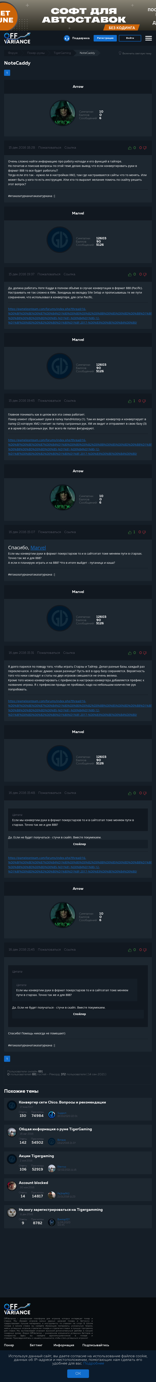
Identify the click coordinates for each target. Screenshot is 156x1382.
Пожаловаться (49, 147)
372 (63, 1074)
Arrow (78, 87)
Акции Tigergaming (36, 1156)
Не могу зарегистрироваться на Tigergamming (61, 1210)
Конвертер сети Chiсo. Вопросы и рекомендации (62, 1102)
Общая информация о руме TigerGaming (55, 1129)
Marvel (78, 213)
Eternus (61, 1167)
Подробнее (93, 1363)
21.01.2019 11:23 (66, 1197)
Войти (130, 38)
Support (61, 1113)
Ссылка (70, 147)
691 (40, 1071)
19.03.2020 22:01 (67, 1116)
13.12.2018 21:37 (66, 1143)
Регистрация (105, 38)
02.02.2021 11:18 (67, 1170)
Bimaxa (61, 1140)
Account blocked (33, 1183)
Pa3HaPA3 (63, 1194)
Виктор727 (63, 1219)
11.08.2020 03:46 (63, 1223)
